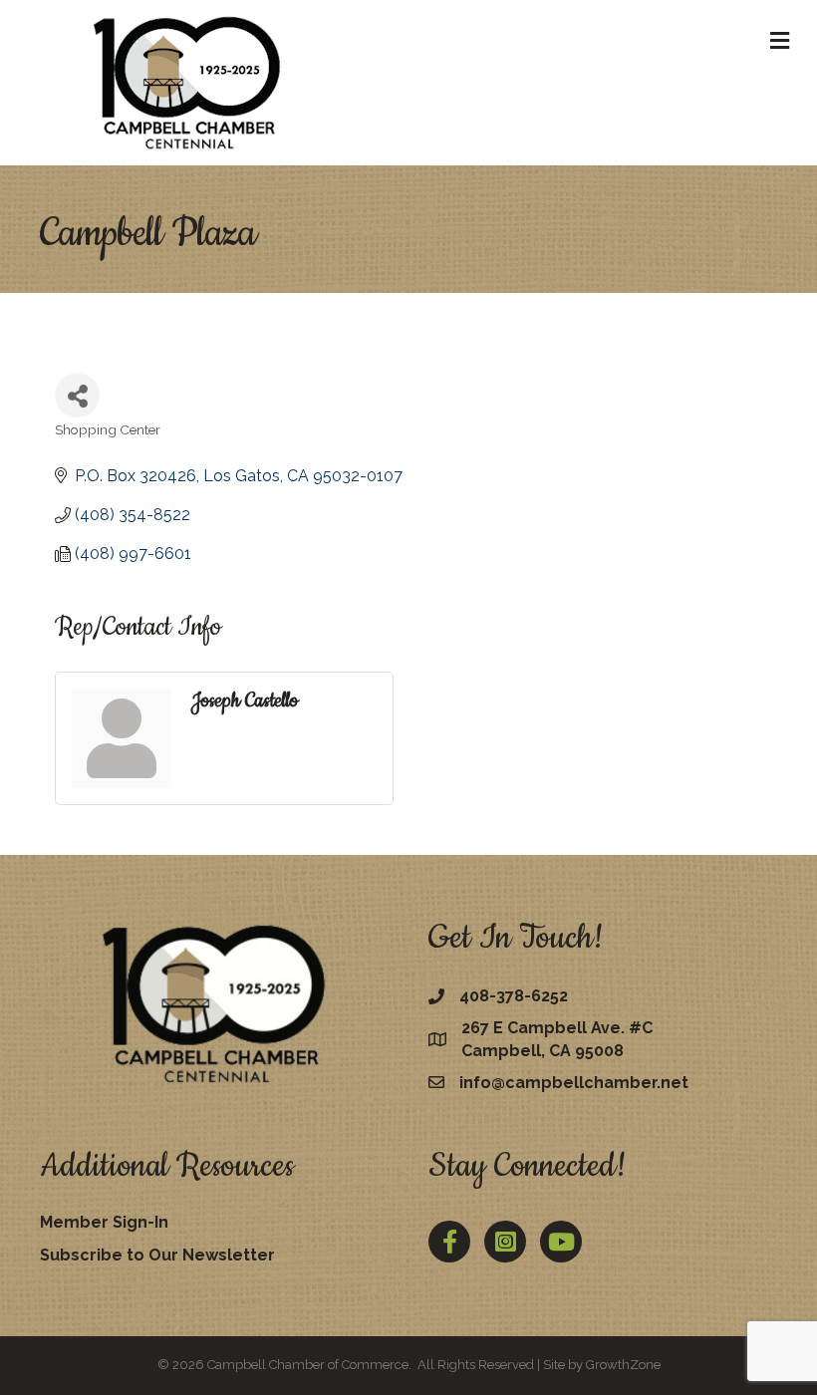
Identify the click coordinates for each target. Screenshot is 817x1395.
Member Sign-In (104, 1222)
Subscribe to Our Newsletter (157, 1255)
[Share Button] (77, 395)
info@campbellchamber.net (573, 1082)
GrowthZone (623, 1364)
